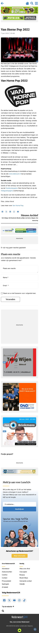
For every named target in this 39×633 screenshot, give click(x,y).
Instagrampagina (7, 191)
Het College (5, 218)
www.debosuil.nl (15, 174)
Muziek (19, 218)
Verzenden (10, 299)
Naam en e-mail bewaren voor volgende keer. (19, 293)
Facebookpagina (12, 188)
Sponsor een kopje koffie (15, 519)
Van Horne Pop (17, 205)
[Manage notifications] (35, 629)
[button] (2, 211)
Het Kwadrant (12, 218)
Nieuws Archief (29, 215)
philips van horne (26, 218)
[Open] (36, 3)
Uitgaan (33, 218)
